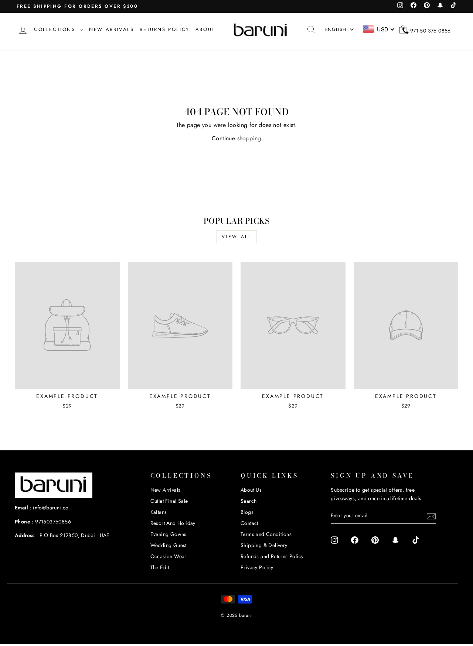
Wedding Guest (168, 545)
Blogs (247, 512)
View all (237, 236)
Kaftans (158, 512)
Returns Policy (164, 29)
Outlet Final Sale (169, 501)
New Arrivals (165, 490)
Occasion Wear (168, 556)
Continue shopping (236, 138)
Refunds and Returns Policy (272, 556)
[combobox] (379, 29)
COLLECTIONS (56, 29)
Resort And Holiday (172, 523)
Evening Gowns (168, 534)
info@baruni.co (51, 507)
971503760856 (53, 521)
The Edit (159, 567)
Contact (249, 523)
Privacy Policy (257, 567)
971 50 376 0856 (430, 30)
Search (248, 501)
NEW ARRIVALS (111, 29)
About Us (251, 490)
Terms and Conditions (266, 534)
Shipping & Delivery (264, 545)
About (205, 29)
